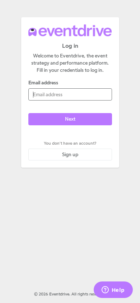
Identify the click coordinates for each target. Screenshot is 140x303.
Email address (43, 83)
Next (70, 119)
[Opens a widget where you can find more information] (113, 290)
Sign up (70, 155)
